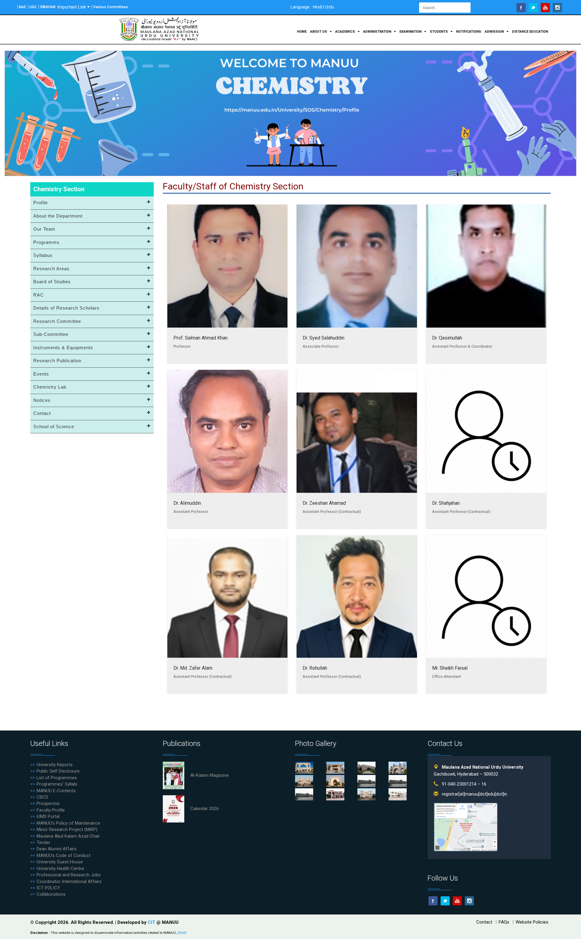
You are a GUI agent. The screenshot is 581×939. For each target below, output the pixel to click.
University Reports (55, 764)
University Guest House (60, 862)
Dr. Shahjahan (446, 503)
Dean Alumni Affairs (57, 849)
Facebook (521, 7)
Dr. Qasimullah (447, 338)
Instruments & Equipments (63, 347)
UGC (33, 7)
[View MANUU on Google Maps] (466, 826)
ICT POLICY (48, 888)
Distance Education (530, 32)
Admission (495, 32)
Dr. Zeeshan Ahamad (324, 503)
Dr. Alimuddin (187, 503)
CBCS (42, 797)
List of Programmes (57, 777)
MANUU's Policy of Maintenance (68, 823)
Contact (42, 413)
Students (439, 32)
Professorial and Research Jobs (69, 875)
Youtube (545, 7)
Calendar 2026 (204, 808)
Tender (43, 842)
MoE (22, 7)
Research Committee (57, 321)
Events (41, 373)
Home (302, 32)
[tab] (92, 203)
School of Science (53, 426)
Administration (377, 32)
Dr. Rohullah (315, 668)
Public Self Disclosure (58, 771)
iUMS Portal (48, 816)
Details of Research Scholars (66, 307)
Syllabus (43, 255)
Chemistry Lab (49, 386)
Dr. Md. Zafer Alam (192, 668)
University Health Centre (60, 868)
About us (319, 32)
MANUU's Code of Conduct (63, 855)
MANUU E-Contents (56, 790)
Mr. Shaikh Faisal (450, 668)
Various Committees (110, 7)
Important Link (71, 7)
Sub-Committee (50, 334)
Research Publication (57, 360)
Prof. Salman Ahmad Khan (200, 338)
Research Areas (51, 268)
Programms (46, 242)
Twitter (533, 7)
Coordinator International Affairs (69, 881)
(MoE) (182, 933)
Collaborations (51, 894)
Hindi (317, 7)
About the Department (58, 215)
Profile (40, 202)
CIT (152, 922)
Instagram (557, 7)
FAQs (504, 922)
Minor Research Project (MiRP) (67, 829)
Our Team (44, 228)
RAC (38, 294)
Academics (345, 32)
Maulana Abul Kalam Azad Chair (68, 836)
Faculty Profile (51, 810)
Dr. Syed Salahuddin (323, 338)
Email (481, 900)
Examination (410, 32)
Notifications (468, 32)
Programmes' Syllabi (57, 784)
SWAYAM (47, 7)
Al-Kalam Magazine (209, 775)
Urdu (329, 7)
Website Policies (532, 922)
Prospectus (48, 803)
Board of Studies (52, 281)
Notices (42, 400)
